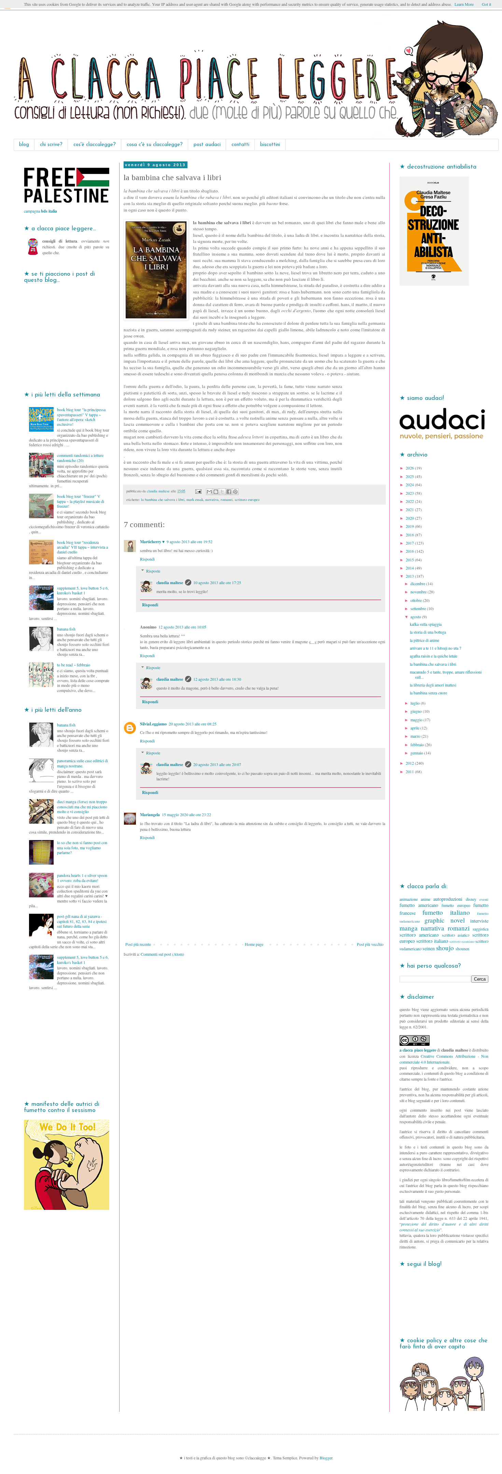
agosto (416, 616)
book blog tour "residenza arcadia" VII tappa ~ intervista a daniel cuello (82, 547)
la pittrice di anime (424, 640)
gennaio (417, 752)
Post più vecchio (370, 944)
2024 (410, 484)
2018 (410, 534)
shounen (462, 948)
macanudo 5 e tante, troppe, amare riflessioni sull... (446, 674)
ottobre (416, 600)
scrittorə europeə (247, 499)
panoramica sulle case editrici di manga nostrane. (82, 763)
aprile (415, 728)
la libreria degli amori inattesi (433, 685)
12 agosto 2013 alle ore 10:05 (182, 627)
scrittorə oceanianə (461, 941)
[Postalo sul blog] (215, 491)
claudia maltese (169, 583)
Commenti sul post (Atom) (162, 954)
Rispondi (147, 559)
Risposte (153, 571)
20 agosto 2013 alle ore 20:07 (217, 764)
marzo (415, 736)
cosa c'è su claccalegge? (155, 144)
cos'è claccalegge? (94, 144)
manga (409, 928)
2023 (410, 493)
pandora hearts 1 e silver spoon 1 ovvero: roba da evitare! (82, 877)
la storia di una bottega (428, 632)
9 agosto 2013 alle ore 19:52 (189, 541)
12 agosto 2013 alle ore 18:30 (217, 679)
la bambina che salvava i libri (162, 499)
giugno (416, 711)
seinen (428, 948)
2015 (410, 559)
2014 (410, 567)
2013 (410, 576)
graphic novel (444, 920)
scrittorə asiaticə (456, 935)
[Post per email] (198, 491)
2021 (410, 509)
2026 (410, 468)
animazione (409, 899)
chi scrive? (51, 144)
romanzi (227, 499)
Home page (254, 944)
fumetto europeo (456, 905)
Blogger (326, 1457)
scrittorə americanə (419, 934)
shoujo (445, 947)
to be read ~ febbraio (73, 664)
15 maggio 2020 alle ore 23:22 (186, 814)
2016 (410, 551)
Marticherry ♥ (152, 542)
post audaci (207, 144)
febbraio (417, 744)
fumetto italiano (446, 912)
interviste (479, 920)
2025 (410, 476)
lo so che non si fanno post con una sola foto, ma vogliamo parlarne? (82, 847)
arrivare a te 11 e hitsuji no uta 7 (435, 648)
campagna (40, 211)
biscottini (270, 144)
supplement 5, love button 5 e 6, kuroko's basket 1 (83, 590)
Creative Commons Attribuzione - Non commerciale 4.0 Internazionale (444, 1059)
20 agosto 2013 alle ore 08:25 (193, 723)
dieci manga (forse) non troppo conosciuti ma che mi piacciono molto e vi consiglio (82, 806)
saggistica (480, 928)
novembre (419, 591)
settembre (418, 608)
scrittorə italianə (432, 941)
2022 (410, 501)
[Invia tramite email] (209, 491)
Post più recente (138, 944)
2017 (410, 543)
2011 (410, 771)
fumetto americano (419, 905)
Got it (486, 4)
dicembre (418, 583)
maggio (416, 719)
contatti (240, 144)
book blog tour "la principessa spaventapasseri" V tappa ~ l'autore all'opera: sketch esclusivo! (81, 417)
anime (425, 899)
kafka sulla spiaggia (426, 624)
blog (24, 144)
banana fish (66, 629)
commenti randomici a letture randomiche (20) (80, 457)
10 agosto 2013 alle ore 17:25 (217, 582)
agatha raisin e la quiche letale (433, 656)
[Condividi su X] (222, 491)
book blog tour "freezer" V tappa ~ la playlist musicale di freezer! (80, 501)
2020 (410, 518)
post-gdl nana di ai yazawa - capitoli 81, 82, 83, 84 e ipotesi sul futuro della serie (82, 921)
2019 (410, 526)
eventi (483, 899)
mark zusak (194, 499)
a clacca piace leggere (418, 1050)
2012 (410, 763)
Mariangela (150, 815)
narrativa (212, 499)
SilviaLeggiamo (153, 724)
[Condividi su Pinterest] (235, 491)
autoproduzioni (447, 899)
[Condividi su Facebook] (228, 491)
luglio (415, 703)
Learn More (464, 4)
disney (471, 899)
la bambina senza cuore (428, 692)
